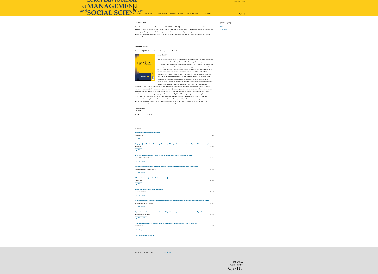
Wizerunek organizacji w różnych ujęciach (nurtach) (151, 178)
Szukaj (243, 14)
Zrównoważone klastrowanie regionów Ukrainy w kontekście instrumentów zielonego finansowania (166, 166)
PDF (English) (141, 161)
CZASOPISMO (136, 14)
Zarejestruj (236, 1)
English (222, 26)
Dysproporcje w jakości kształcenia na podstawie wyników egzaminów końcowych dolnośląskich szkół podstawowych (172, 144)
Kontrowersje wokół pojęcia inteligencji (147, 132)
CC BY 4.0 (167, 253)
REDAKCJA (149, 14)
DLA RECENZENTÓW (177, 14)
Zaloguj (244, 1)
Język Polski (223, 29)
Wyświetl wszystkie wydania (143, 235)
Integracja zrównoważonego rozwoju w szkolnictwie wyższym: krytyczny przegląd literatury (164, 155)
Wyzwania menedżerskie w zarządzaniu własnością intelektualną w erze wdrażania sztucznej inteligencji (168, 212)
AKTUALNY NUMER (193, 14)
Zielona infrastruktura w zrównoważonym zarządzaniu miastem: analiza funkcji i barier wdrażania (166, 223)
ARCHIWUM (207, 14)
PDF (139, 138)
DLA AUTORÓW (162, 14)
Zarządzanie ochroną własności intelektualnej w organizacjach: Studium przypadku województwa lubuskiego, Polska (172, 200)
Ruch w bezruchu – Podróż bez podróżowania (149, 189)
